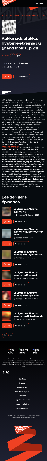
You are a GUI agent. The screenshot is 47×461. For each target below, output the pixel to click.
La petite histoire (22, 400)
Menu (41, 3)
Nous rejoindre (22, 404)
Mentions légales (22, 391)
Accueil (5, 15)
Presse (22, 383)
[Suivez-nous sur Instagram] (8, 372)
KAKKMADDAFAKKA (10, 147)
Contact (22, 379)
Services (22, 396)
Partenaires (22, 387)
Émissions (14, 15)
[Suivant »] (11, 335)
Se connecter (22, 408)
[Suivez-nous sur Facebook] (3, 372)
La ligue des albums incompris (34, 15)
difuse (33, 417)
